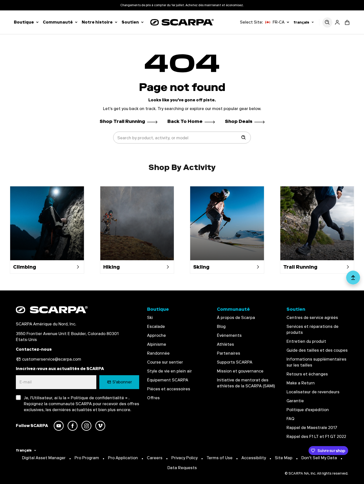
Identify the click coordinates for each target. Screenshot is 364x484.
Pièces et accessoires (168, 389)
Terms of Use (220, 458)
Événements (229, 335)
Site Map (283, 458)
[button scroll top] (353, 279)
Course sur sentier (165, 362)
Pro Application (123, 458)
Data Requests (182, 467)
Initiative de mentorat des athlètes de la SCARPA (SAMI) (246, 383)
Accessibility (253, 458)
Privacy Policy (184, 458)
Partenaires (228, 353)
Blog (221, 326)
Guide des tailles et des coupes (317, 350)
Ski (150, 317)
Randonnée (158, 353)
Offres (153, 398)
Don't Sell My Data (319, 458)
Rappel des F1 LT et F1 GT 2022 (316, 436)
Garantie (295, 401)
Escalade (156, 326)
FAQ (290, 418)
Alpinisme (156, 344)
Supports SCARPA (234, 362)
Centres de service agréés (312, 317)
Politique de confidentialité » (99, 398)
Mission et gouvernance (240, 371)
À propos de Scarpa (236, 317)
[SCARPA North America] (182, 22)
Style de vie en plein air (169, 371)
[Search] (244, 138)
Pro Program (87, 458)
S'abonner (122, 382)
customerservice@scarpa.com (51, 359)
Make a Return (300, 383)
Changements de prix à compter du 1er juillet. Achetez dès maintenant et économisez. (182, 5)
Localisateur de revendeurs (312, 392)
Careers (154, 458)
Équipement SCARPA (167, 380)
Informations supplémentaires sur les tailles (316, 362)
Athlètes (225, 344)
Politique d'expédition (307, 409)
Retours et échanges (307, 374)
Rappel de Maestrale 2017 (311, 427)
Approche (156, 335)
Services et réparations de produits (312, 329)
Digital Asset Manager (44, 458)
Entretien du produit (306, 341)
